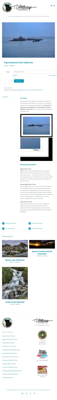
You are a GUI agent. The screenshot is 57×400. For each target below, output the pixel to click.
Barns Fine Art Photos (9, 336)
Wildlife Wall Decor (8, 377)
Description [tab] (5, 96)
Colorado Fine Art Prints (9, 346)
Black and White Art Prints (10, 339)
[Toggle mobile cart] (51, 5)
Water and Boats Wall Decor (35, 90)
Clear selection (53, 75)
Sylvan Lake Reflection (14, 260)
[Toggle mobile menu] (54, 5)
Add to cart (19, 80)
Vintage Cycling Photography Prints (12, 370)
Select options (14, 248)
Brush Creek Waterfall (15, 302)
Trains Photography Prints (10, 367)
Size (8, 72)
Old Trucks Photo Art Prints (10, 356)
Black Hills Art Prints (8, 343)
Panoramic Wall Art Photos (10, 360)
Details (6, 249)
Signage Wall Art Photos (9, 363)
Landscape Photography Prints (19, 90)
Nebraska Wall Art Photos (10, 353)
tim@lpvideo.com (40, 194)
